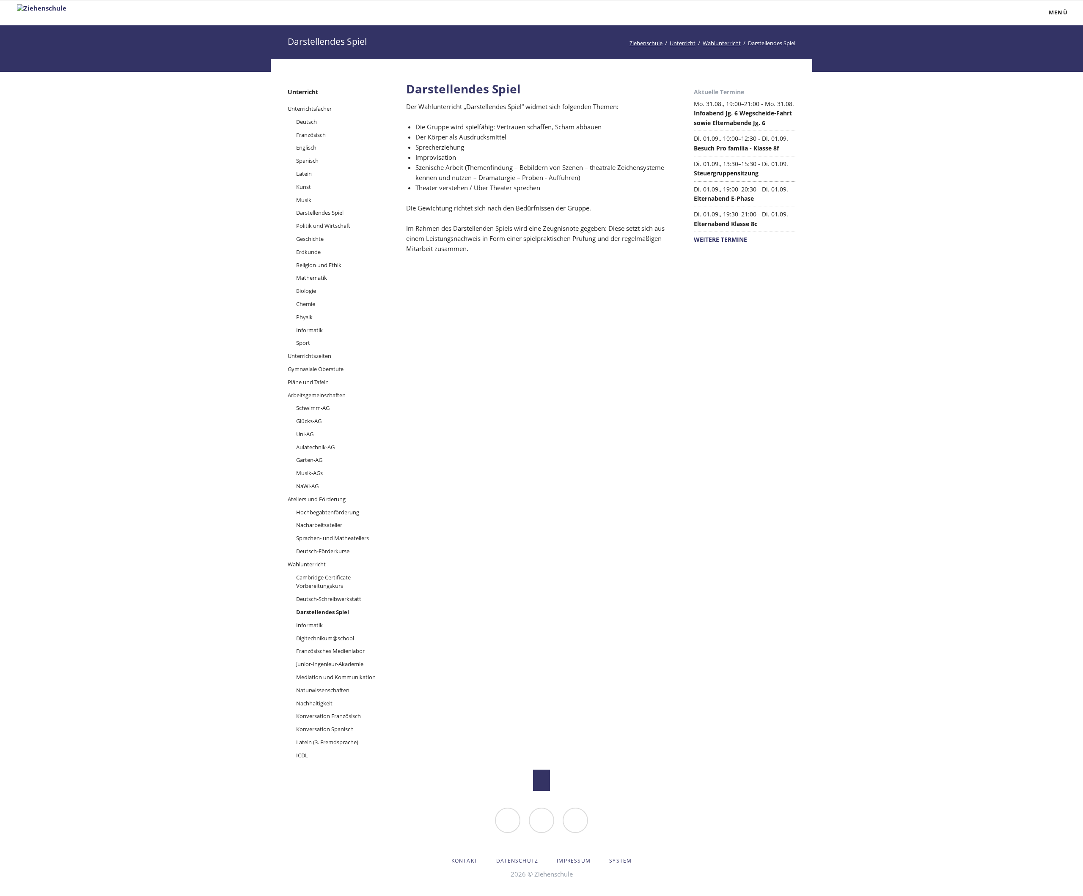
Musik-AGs (309, 473)
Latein (304, 174)
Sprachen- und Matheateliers (332, 538)
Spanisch (307, 160)
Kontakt (464, 860)
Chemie (305, 304)
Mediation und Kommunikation (336, 677)
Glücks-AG (309, 421)
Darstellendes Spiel (320, 212)
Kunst (303, 187)
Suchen (1001, 12)
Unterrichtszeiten (309, 356)
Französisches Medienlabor (330, 651)
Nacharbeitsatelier (319, 525)
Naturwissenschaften (322, 690)
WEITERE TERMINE (720, 239)
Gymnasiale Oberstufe (316, 369)
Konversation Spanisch (325, 729)
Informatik (309, 330)
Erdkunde (308, 252)
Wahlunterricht (722, 43)
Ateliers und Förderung (317, 499)
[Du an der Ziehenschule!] (507, 820)
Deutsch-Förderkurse (322, 551)
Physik (304, 317)
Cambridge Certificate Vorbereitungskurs (323, 582)
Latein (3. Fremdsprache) (327, 742)
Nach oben (541, 780)
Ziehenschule (645, 43)
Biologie (306, 291)
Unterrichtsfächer (310, 108)
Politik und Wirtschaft (323, 225)
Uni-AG (304, 434)
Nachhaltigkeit (314, 703)
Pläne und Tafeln (308, 382)
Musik (303, 200)
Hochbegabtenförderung (327, 512)
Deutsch (306, 122)
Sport (303, 343)
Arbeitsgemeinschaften (317, 395)
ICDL (302, 755)
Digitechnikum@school (325, 638)
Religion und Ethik (318, 265)
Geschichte (310, 239)
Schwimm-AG (313, 408)
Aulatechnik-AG (315, 447)
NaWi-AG (307, 486)
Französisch (311, 135)
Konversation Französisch (328, 716)
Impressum (574, 860)
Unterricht (682, 43)
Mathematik (311, 277)
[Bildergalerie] (541, 820)
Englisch (306, 147)
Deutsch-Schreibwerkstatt (328, 599)
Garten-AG (309, 460)
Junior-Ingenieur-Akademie (329, 664)
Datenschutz (517, 860)
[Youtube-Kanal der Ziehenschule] (575, 820)
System (620, 860)
